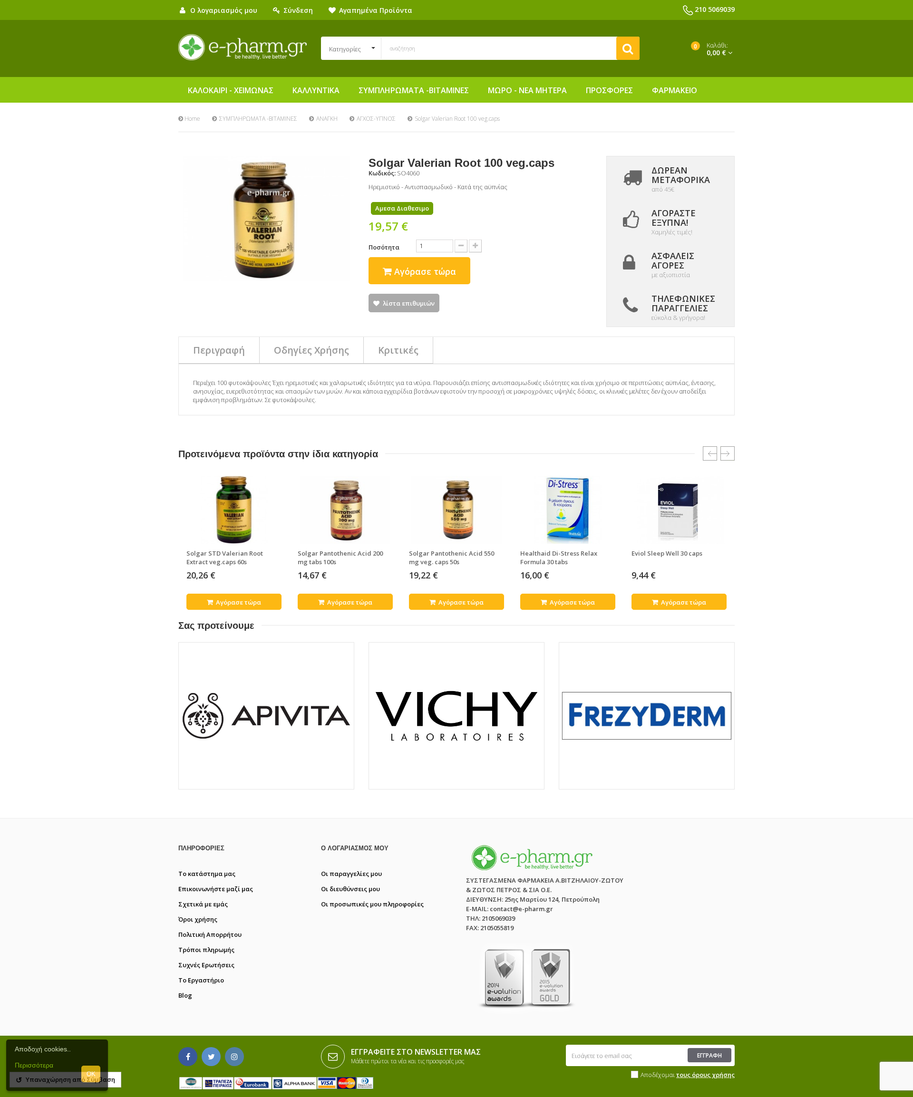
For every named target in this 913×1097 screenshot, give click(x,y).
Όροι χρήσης (197, 919)
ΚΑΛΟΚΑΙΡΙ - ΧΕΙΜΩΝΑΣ (230, 90)
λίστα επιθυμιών (409, 303)
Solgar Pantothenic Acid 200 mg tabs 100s (340, 557)
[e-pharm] (242, 47)
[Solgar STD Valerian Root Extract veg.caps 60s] (234, 509)
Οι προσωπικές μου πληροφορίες (372, 904)
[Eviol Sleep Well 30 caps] (679, 509)
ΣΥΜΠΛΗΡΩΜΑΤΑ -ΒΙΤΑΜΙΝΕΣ (414, 90)
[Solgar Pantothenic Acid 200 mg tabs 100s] (345, 509)
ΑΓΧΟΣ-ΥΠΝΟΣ (376, 119)
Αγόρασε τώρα (237, 602)
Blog (185, 995)
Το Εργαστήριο (201, 980)
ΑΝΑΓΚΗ (327, 119)
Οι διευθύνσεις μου (350, 889)
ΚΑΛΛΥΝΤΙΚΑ (316, 90)
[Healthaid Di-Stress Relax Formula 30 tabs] (567, 509)
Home (191, 119)
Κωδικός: (382, 173)
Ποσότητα (384, 247)
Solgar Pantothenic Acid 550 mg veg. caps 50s (451, 557)
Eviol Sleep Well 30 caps (666, 553)
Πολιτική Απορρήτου (210, 934)
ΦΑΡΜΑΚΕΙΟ (674, 90)
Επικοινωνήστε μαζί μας (215, 889)
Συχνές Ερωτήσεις (206, 965)
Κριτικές (398, 350)
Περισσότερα (34, 1065)
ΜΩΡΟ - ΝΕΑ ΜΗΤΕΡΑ (527, 90)
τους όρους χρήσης (705, 1074)
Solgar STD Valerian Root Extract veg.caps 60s (224, 557)
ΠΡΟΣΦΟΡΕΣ (609, 90)
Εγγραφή (709, 1055)
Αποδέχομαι (688, 1074)
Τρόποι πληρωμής (206, 949)
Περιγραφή (219, 350)
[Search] (628, 48)
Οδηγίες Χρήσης (311, 350)
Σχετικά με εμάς (203, 904)
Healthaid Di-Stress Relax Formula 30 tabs (558, 557)
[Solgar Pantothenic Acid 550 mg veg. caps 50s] (456, 509)
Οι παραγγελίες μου (351, 873)
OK (91, 1074)
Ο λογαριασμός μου (355, 848)
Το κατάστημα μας (206, 873)
